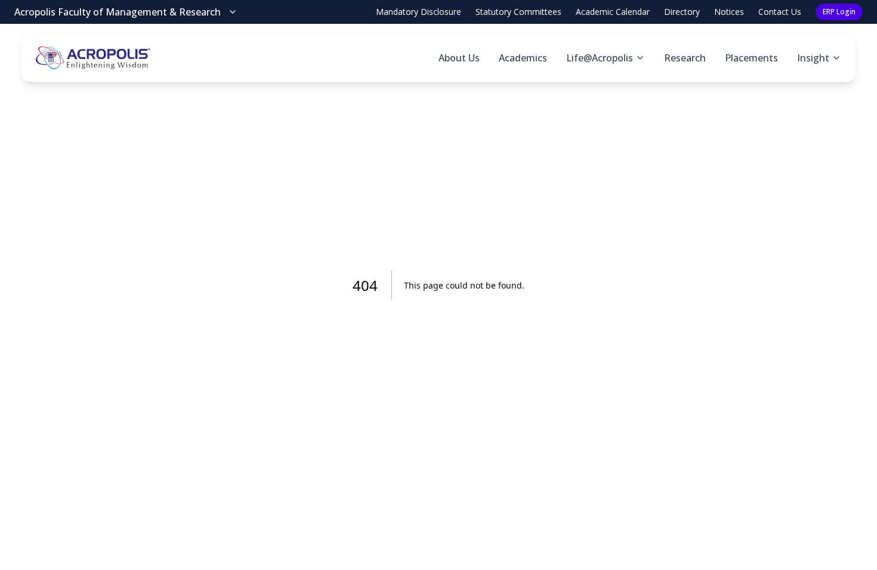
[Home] (93, 58)
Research (685, 57)
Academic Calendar (613, 11)
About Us (459, 57)
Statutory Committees (518, 11)
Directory (682, 11)
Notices (729, 11)
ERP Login (839, 12)
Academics (523, 57)
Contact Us (779, 11)
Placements (751, 57)
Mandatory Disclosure (418, 11)
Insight (813, 57)
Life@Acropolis (599, 57)
